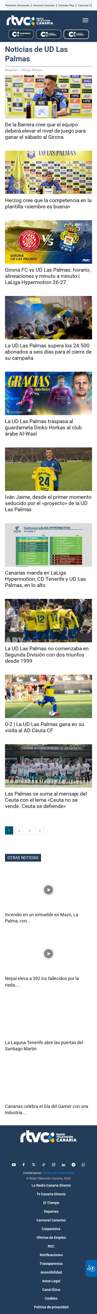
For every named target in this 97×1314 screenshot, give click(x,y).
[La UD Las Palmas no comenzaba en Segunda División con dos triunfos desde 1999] (48, 620)
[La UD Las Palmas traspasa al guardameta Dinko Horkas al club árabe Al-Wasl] (48, 393)
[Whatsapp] (83, 1165)
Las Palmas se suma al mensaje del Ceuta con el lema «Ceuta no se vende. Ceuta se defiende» (46, 800)
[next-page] (40, 830)
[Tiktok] (43, 1165)
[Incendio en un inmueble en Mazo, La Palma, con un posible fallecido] (48, 890)
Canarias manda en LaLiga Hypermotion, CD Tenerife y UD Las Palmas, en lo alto (45, 579)
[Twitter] (33, 1165)
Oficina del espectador (58, 1173)
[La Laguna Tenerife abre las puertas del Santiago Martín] (48, 1017)
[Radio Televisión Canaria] (30, 20)
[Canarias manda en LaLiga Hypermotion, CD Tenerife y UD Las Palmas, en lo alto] (48, 545)
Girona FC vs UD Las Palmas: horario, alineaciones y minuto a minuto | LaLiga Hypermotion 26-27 (47, 276)
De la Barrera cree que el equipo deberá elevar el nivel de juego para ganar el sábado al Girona (45, 131)
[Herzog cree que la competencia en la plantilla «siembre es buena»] (48, 172)
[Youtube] (13, 1165)
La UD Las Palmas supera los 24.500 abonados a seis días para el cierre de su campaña (48, 352)
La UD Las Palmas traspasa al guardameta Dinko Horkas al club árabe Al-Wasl (43, 427)
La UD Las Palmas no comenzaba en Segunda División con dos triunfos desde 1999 (47, 655)
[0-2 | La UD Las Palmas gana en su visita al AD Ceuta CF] (48, 696)
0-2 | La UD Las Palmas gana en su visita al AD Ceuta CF (44, 727)
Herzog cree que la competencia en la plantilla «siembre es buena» (48, 203)
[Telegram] (73, 1165)
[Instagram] (53, 1165)
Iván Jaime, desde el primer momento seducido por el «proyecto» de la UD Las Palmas (48, 503)
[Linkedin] (63, 1165)
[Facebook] (23, 1165)
